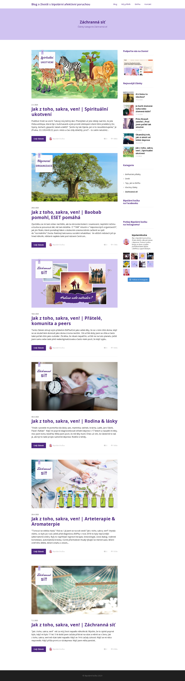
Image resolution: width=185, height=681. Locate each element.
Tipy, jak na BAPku (132, 183)
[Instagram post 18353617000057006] (126, 272)
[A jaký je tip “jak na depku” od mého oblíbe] (126, 264)
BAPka (137, 4)
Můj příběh (126, 4)
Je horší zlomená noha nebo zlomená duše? (144, 109)
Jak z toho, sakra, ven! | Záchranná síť (73, 625)
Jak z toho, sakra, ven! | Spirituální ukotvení (69, 111)
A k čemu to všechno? (142, 95)
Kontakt (147, 4)
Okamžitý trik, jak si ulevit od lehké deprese (143, 137)
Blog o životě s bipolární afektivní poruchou (60, 4)
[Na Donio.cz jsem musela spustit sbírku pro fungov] (150, 256)
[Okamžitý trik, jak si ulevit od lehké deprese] (128, 138)
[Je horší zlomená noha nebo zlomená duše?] (128, 110)
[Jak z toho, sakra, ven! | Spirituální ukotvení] (128, 152)
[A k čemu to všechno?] (128, 97)
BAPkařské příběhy (133, 174)
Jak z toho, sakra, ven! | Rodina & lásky (74, 421)
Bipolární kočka (59, 139)
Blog (115, 4)
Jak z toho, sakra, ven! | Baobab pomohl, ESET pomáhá (66, 214)
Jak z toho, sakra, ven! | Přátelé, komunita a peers (66, 320)
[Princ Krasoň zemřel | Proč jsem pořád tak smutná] (128, 123)
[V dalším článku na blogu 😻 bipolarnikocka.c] (142, 256)
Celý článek (39, 139)
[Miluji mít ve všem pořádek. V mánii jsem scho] (142, 264)
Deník (127, 178)
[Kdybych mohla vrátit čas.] (126, 256)
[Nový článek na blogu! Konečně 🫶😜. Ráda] (134, 256)
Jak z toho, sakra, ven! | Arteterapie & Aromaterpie (73, 521)
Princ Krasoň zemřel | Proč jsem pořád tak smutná (143, 123)
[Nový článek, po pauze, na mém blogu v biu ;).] (134, 264)
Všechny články (131, 187)
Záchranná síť (131, 192)
